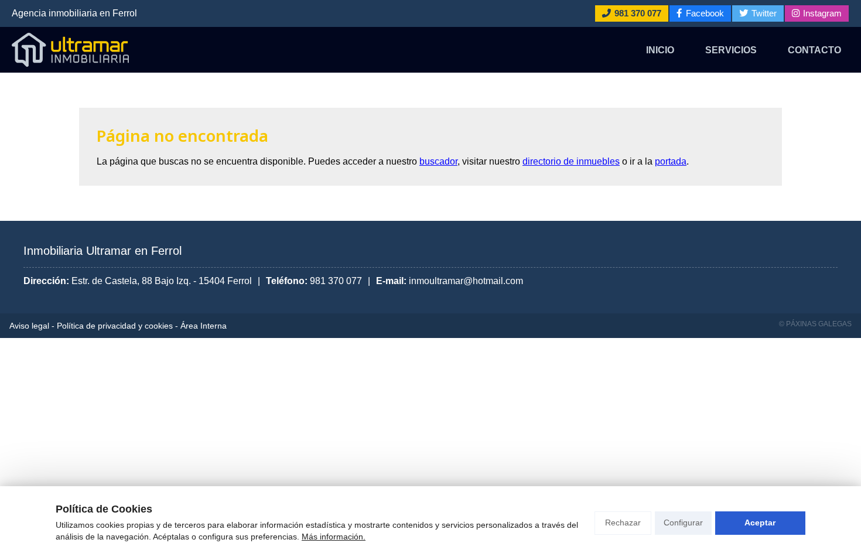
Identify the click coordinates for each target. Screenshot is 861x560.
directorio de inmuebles (571, 161)
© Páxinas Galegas (815, 324)
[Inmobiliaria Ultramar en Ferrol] (70, 50)
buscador (438, 161)
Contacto (814, 50)
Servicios (731, 50)
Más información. (333, 536)
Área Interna (203, 325)
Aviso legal (29, 325)
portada (670, 161)
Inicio (660, 50)
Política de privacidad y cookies (115, 325)
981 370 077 (336, 281)
